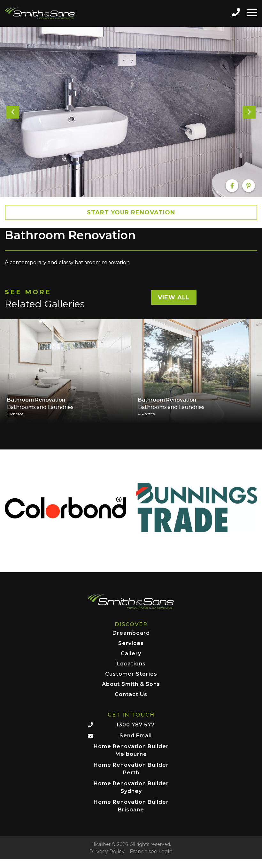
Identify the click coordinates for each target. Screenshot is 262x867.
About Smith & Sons (131, 684)
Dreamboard (131, 633)
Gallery (131, 653)
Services (131, 643)
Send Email (135, 736)
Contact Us (131, 694)
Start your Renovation (131, 212)
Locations (131, 664)
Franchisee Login (151, 851)
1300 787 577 (135, 725)
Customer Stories (131, 674)
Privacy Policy (107, 851)
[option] (131, 112)
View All (174, 297)
